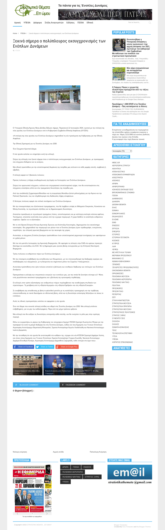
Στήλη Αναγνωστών (54, 22)
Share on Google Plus (69, 347)
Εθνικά (90, 22)
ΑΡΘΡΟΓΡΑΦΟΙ (118, 187)
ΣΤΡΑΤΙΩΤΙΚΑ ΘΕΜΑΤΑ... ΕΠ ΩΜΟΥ (39, 525)
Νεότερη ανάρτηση (20, 452)
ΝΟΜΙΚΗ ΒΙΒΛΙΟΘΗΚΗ (121, 261)
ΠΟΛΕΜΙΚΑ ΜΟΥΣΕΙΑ (120, 276)
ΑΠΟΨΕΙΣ (116, 181)
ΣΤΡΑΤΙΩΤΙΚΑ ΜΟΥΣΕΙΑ (121, 303)
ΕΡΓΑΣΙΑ (115, 229)
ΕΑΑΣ (114, 207)
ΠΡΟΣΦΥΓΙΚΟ (117, 291)
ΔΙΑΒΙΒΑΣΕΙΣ (117, 199)
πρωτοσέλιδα (28, 516)
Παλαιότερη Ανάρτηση (98, 452)
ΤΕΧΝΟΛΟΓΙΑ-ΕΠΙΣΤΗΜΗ (122, 333)
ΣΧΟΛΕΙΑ (116, 321)
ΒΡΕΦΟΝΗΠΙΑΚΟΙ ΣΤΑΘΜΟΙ (123, 193)
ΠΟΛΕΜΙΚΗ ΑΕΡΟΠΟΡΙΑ (122, 279)
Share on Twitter (47, 347)
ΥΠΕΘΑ (27, 22)
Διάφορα (37, 22)
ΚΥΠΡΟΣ (115, 243)
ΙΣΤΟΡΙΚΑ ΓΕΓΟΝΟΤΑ (120, 237)
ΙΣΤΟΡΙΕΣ (116, 234)
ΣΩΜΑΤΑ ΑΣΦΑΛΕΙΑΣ (120, 327)
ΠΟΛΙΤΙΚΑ (116, 285)
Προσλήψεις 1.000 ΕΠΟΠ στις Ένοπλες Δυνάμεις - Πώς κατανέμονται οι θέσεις (129, 105)
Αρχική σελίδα (58, 452)
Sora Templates (127, 527)
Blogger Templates (120, 525)
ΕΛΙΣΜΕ (115, 219)
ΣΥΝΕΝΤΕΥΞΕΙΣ (118, 318)
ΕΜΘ (114, 222)
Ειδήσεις (71, 22)
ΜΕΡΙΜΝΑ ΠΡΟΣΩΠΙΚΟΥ (122, 255)
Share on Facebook (25, 347)
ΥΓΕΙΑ (114, 336)
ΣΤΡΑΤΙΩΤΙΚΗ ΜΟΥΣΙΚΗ (121, 309)
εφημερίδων (38, 516)
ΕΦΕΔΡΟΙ (116, 231)
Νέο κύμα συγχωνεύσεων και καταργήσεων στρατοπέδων (138, 70)
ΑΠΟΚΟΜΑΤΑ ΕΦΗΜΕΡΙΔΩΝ (123, 175)
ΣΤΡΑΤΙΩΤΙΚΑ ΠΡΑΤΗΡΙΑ (122, 306)
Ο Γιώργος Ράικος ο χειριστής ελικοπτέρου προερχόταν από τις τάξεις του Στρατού (130, 89)
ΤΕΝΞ (114, 330)
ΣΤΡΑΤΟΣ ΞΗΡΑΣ (119, 315)
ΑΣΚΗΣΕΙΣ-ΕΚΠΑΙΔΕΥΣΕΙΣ (122, 190)
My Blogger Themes (144, 527)
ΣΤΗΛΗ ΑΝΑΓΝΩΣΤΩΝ (120, 300)
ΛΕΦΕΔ (115, 249)
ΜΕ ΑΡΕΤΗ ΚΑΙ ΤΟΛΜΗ (121, 252)
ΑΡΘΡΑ (115, 184)
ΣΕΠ (114, 297)
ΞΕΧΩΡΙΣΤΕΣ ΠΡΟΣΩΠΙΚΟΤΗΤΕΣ (125, 267)
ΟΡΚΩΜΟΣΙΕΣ (117, 273)
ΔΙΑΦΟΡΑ (116, 202)
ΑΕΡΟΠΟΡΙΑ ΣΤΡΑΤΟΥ (121, 166)
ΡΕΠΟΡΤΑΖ (116, 294)
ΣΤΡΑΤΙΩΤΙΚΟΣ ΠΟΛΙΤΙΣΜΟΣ (123, 312)
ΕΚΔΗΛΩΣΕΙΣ (117, 217)
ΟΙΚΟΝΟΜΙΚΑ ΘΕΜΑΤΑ (121, 270)
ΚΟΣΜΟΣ (115, 241)
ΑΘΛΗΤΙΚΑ (116, 169)
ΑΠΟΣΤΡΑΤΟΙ (117, 178)
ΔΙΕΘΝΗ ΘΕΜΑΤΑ (119, 205)
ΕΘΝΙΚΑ (115, 210)
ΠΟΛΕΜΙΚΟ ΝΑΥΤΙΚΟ (120, 282)
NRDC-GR (116, 163)
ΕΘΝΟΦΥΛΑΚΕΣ (118, 214)
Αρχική (17, 22)
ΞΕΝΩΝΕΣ (116, 264)
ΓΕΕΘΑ (80, 22)
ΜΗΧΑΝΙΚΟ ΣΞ (118, 258)
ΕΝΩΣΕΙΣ (115, 225)
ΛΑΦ (114, 246)
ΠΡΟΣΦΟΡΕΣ (117, 288)
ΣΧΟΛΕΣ (115, 324)
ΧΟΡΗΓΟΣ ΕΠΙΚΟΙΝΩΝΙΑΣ (122, 342)
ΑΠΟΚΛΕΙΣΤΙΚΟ (118, 172)
